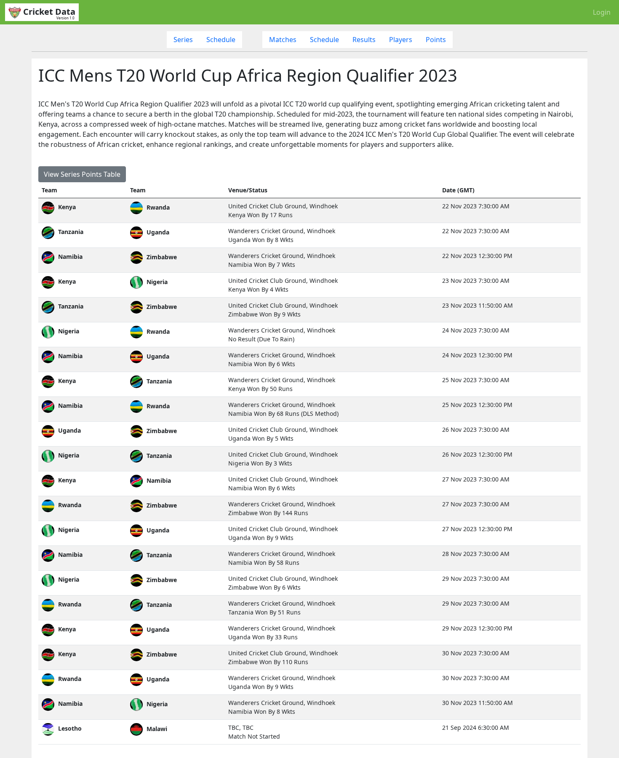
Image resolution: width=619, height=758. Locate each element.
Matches (282, 39)
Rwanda (68, 505)
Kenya (66, 207)
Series (183, 39)
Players (400, 39)
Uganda (68, 430)
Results (364, 39)
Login (602, 12)
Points (436, 39)
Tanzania (69, 232)
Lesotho (69, 728)
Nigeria (67, 331)
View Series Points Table (82, 174)
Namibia (69, 257)
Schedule (220, 39)
